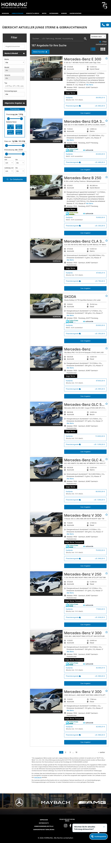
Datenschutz (44, 823)
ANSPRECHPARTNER (75, 13)
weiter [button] (101, 752)
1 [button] (61, 752)
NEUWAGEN (5, 13)
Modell (6, 67)
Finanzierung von (10, 114)
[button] (15, 37)
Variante (7, 75)
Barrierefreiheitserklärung (43, 829)
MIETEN (44, 13)
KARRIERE (64, 13)
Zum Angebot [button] (85, 113)
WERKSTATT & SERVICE (32, 13)
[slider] (8, 118)
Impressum (44, 820)
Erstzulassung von (9, 150)
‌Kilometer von (7, 158)
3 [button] (70, 752)
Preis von (9, 141)
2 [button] (65, 752)
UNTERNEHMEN (53, 13)
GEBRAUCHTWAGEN (17, 13)
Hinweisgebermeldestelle (43, 826)
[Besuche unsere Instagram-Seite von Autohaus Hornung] (65, 825)
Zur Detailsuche (16, 179)
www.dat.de (38, 777)
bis (19, 114)
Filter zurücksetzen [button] (101, 43)
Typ (5, 83)
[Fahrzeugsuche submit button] (85, 39)
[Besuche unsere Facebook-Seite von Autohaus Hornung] (70, 825)
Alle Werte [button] (89, 85)
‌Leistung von (9, 168)
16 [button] (76, 752)
